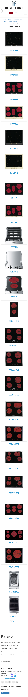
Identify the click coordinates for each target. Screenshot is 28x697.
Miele (16, 13)
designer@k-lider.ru (10, 678)
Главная (4, 19)
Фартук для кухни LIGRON (7, 655)
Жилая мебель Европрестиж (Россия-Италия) (12, 651)
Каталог (10, 19)
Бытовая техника (17, 19)
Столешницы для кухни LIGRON (9, 648)
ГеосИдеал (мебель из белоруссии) (9, 645)
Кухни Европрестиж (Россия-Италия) (10, 642)
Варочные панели (8, 23)
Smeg (5, 21)
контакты (10, 669)
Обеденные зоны (5, 661)
